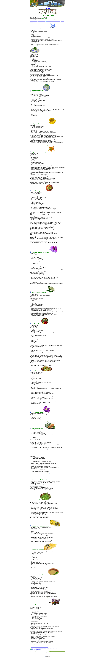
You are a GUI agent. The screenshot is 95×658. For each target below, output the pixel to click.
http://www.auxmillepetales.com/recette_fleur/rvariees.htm (43, 645)
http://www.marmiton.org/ (36, 649)
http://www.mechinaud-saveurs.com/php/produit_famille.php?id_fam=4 (44, 648)
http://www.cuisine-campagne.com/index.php (39, 647)
